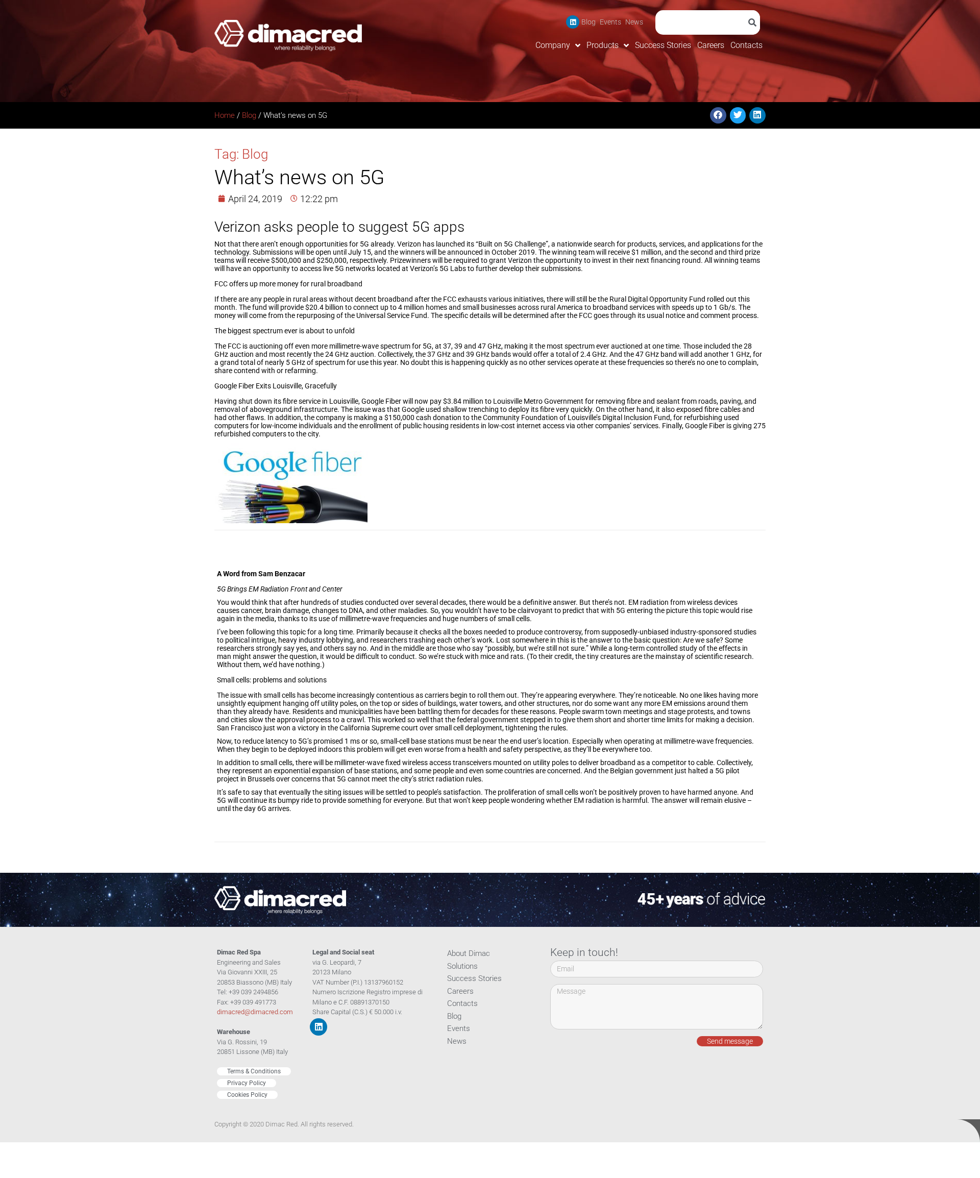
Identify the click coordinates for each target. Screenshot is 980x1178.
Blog (588, 22)
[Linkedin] (572, 22)
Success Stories (663, 45)
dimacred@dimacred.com (255, 1012)
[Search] (754, 22)
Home (224, 115)
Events (610, 22)
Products (602, 45)
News (634, 22)
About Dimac (468, 953)
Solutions (462, 966)
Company (552, 45)
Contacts (746, 45)
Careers (710, 45)
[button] (718, 115)
